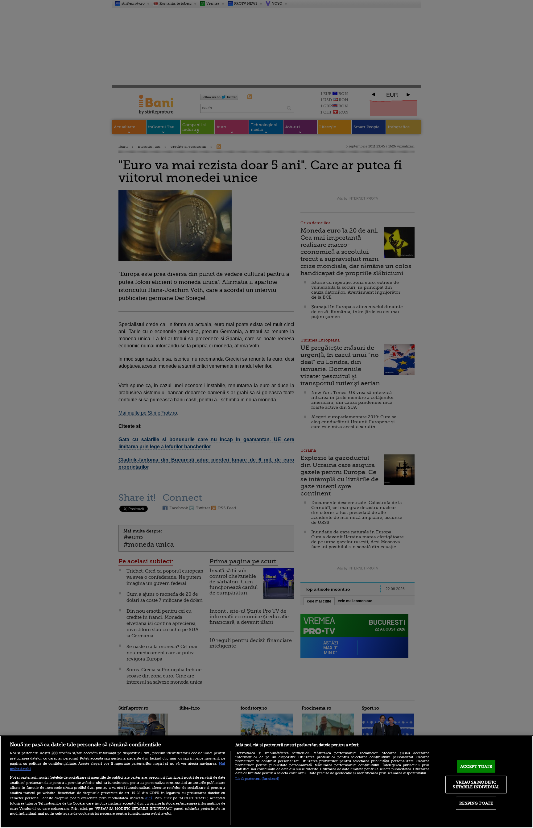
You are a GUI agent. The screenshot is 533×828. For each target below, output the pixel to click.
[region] (266, 781)
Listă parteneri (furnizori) (257, 779)
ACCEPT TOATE (476, 766)
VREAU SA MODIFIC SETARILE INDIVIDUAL (476, 784)
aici (148, 798)
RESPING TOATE (476, 803)
